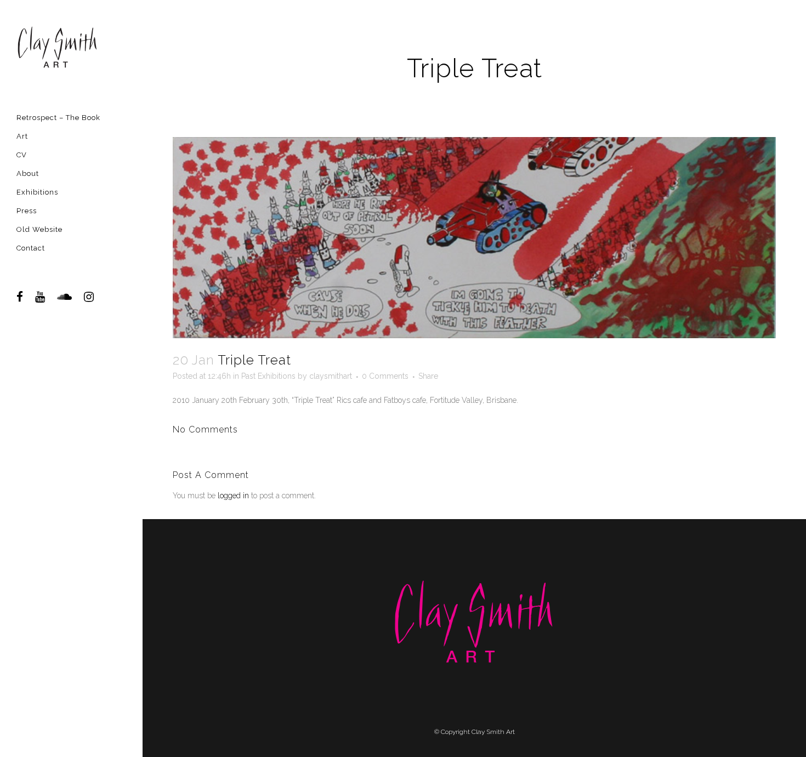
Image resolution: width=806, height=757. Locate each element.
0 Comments (385, 376)
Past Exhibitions (268, 376)
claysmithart (330, 376)
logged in (233, 495)
